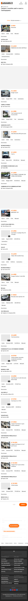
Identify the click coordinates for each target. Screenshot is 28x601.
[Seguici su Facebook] (10, 487)
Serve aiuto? (4, 458)
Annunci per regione (19, 456)
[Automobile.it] (7, 3)
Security (3, 469)
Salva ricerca (14, 423)
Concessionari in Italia (19, 465)
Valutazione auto (18, 469)
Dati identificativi (5, 460)
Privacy (3, 465)
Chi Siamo (3, 456)
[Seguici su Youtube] (15, 487)
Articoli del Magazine (19, 467)
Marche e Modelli (18, 458)
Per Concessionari (9, 428)
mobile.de (16, 479)
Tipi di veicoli (17, 462)
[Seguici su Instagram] (12, 487)
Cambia (16, 13)
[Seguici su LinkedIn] (17, 487)
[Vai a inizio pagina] (14, 449)
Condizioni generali (5, 462)
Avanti (23, 402)
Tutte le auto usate (18, 460)
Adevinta (16, 481)
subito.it (16, 477)
